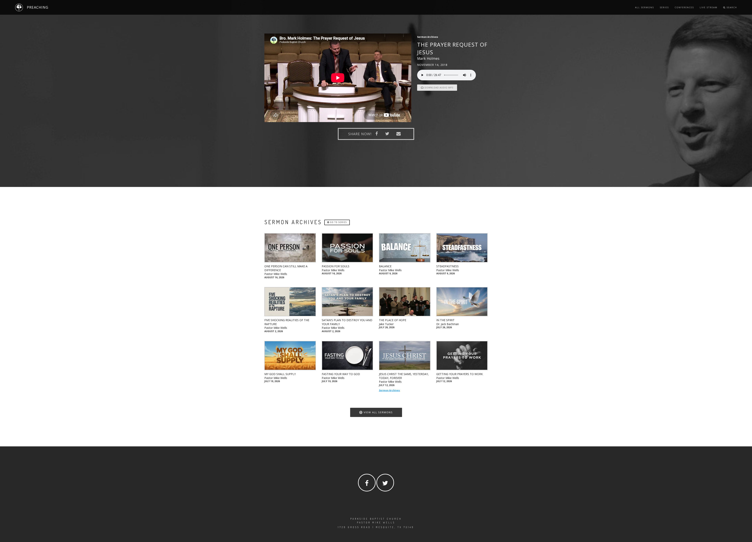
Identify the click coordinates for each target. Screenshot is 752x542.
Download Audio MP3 (438, 87)
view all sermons (378, 412)
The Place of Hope (392, 320)
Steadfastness (447, 266)
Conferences (684, 7)
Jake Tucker (386, 324)
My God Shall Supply (280, 374)
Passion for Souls (335, 266)
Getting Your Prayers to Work (459, 374)
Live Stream (708, 7)
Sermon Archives (389, 390)
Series (664, 7)
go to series (338, 222)
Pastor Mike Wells (275, 274)
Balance (385, 266)
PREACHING (37, 7)
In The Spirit (445, 320)
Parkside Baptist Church (376, 518)
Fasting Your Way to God (341, 374)
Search (731, 7)
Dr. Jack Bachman (447, 324)
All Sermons (644, 7)
